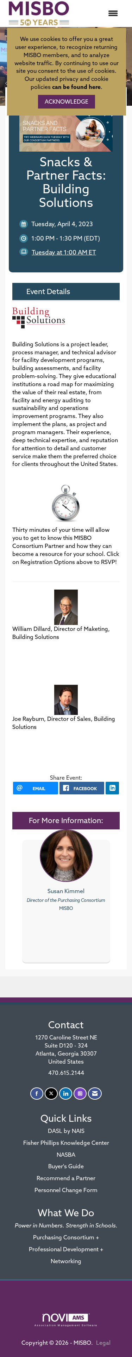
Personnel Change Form (66, 1190)
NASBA (66, 1154)
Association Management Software (66, 1325)
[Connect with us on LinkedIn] (65, 1093)
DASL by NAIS (66, 1130)
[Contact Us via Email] (95, 1093)
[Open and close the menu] (98, 13)
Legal (103, 1342)
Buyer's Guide (66, 1166)
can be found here (76, 86)
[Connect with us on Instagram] (80, 1093)
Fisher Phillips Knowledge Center (66, 1142)
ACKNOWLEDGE (66, 101)
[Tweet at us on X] (51, 1093)
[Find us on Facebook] (36, 1093)
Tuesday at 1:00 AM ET (64, 252)
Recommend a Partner (66, 1178)
